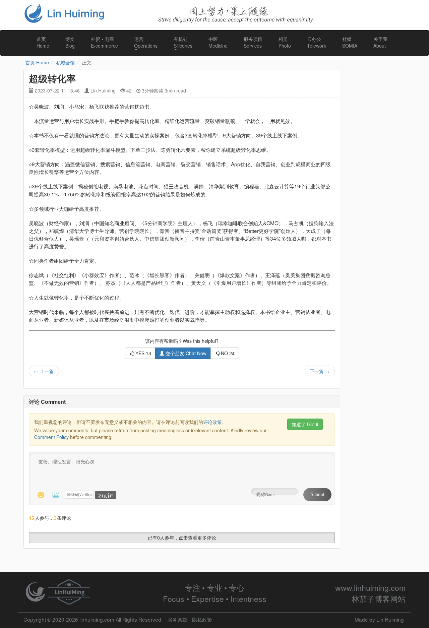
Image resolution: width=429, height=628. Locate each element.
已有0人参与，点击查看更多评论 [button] (182, 537)
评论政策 (212, 422)
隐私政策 (202, 619)
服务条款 (177, 619)
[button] (146, 42)
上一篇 (44, 371)
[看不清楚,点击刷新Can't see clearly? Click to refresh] (105, 495)
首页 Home (37, 62)
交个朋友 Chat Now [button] (185, 353)
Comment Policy (51, 437)
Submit (317, 494)
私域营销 (65, 62)
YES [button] (143, 353)
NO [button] (228, 353)
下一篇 (320, 371)
